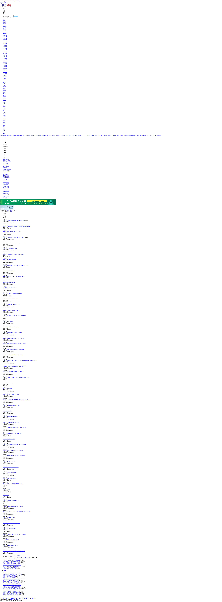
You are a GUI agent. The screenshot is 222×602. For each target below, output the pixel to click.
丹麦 (16, 135)
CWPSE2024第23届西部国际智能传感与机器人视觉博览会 (14, 366)
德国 (12, 135)
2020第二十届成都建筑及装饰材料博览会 (11, 500)
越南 (49, 135)
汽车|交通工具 (5, 174)
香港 (4, 126)
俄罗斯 (30, 135)
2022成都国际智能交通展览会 (9, 439)
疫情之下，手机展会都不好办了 (9, 572)
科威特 (109, 135)
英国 (5, 135)
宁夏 (4, 132)
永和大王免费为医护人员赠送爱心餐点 (10, 591)
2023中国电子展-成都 (7, 411)
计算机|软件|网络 (6, 194)
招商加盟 (4, 26)
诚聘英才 (16, 598)
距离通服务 (17, 1)
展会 (11, 210)
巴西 (11, 135)
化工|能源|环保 (6, 189)
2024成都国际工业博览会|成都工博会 (10, 327)
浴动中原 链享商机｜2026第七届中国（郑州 (23, 557)
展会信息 (4, 21)
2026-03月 (5, 41)
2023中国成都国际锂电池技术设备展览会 (11, 422)
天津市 (4, 88)
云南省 (4, 103)
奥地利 (65, 135)
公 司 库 (4, 30)
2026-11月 (5, 68)
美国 (1, 135)
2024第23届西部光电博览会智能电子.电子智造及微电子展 (14, 343)
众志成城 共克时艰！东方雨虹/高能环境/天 (11, 586)
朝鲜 (132, 135)
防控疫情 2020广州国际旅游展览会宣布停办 (12, 566)
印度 (9, 135)
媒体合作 (7, 598)
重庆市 (4, 93)
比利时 (75, 135)
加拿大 (24, 135)
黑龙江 (4, 113)
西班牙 (33, 135)
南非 (14, 135)
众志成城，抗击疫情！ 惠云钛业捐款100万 (11, 583)
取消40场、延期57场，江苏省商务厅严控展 (11, 581)
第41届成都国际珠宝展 (7, 388)
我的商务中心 (11, 1)
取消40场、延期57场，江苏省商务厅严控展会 (12, 565)
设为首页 (2, 1)
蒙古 (134, 135)
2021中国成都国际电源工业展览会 (10, 472)
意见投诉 (25, 598)
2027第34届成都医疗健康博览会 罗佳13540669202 (13, 220)
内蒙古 (4, 123)
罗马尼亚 (150, 135)
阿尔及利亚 (105, 135)
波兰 (22, 135)
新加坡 (57, 135)
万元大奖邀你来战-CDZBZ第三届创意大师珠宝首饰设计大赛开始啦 (16, 511)
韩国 (38, 135)
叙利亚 (114, 135)
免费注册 (6, 2)
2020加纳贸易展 (6, 495)
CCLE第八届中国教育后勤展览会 (9, 287)
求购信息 (4, 24)
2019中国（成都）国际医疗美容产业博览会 (11, 523)
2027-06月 (5, 53)
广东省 (4, 85)
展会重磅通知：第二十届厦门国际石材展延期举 (12, 593)
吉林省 (4, 116)
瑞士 (146, 135)
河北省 (4, 95)
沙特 (20, 135)
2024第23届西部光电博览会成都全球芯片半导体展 (13, 355)
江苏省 (4, 112)
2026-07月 (5, 55)
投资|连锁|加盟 (6, 183)
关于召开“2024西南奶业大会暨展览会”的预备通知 (13, 293)
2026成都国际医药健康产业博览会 (10, 259)
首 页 (4, 20)
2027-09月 (5, 63)
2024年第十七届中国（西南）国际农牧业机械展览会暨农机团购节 (16, 377)
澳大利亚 (78, 135)
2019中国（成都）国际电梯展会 (9, 528)
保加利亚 (86, 135)
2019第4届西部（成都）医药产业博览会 (11, 539)
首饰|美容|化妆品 (6, 160)
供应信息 (4, 23)
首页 (8, 210)
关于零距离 (2, 598)
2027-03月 (5, 43)
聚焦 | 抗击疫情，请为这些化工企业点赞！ (11, 579)
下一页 (10, 556)
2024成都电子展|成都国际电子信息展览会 (11, 310)
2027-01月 (5, 36)
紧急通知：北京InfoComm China (9, 567)
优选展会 (10, 211)
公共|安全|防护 (6, 196)
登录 (2, 2)
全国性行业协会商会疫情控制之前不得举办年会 (12, 574)
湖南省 (4, 83)
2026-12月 (5, 72)
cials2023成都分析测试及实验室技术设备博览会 (12, 433)
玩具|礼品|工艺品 (6, 172)
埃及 (46, 135)
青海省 (4, 120)
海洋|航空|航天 (6, 176)
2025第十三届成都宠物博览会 (9, 282)
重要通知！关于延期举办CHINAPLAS (10, 580)
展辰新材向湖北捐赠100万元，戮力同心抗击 (12, 585)
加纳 (130, 135)
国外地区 (4, 76)
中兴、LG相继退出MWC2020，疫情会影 (11, 582)
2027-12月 (5, 73)
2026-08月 (5, 58)
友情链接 (33, 598)
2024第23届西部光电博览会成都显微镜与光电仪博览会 (14, 338)
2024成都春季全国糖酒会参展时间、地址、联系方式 (13, 371)
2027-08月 (5, 59)
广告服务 (12, 598)
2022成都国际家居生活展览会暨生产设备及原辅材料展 (14, 455)
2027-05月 (5, 49)
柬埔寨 (139, 135)
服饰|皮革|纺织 (6, 159)
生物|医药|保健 (6, 165)
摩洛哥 (100, 135)
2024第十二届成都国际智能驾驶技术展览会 (11, 304)
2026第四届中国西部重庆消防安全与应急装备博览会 (13, 254)
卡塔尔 (112, 135)
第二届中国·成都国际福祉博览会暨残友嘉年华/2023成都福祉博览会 (16, 399)
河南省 (4, 98)
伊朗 (70, 135)
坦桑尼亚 (27, 135)
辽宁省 (4, 110)
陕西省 (4, 86)
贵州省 (4, 100)
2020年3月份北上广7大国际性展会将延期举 (11, 561)
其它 (160, 135)
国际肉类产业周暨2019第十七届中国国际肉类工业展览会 (14, 534)
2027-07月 (5, 56)
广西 (4, 129)
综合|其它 (5, 197)
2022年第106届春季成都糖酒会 (9, 461)
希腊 (144, 135)
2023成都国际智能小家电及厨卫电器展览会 (11, 416)
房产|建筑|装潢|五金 (7, 169)
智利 (68, 135)
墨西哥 (51, 135)
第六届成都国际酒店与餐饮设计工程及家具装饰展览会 (14, 551)
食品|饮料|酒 (5, 163)
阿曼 (98, 135)
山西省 (4, 102)
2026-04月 (5, 45)
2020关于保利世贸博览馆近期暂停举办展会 (11, 587)
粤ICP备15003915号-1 (14, 599)
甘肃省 (4, 96)
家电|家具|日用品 (6, 170)
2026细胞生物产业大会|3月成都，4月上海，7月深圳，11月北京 (15, 265)
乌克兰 (54, 135)
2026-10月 (5, 65)
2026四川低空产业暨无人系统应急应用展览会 (12, 231)
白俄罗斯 (136, 135)
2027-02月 (5, 39)
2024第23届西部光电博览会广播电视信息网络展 (12, 332)
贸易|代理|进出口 (6, 177)
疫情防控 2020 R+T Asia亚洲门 (9, 577)
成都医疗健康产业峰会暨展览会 (9, 478)
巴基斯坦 (127, 135)
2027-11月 (5, 69)
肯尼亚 (119, 135)
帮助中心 (29, 598)
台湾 (4, 133)
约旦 (48, 135)
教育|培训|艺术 (6, 179)
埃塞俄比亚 (123, 135)
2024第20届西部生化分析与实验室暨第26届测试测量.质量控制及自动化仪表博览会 (19, 360)
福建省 (4, 115)
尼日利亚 (154, 135)
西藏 (4, 125)
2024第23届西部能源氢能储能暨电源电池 (11, 594)
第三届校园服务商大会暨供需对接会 (10, 589)
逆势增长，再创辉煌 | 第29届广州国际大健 (11, 560)
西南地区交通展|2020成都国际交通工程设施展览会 (13, 483)
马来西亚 (93, 135)
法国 (3, 135)
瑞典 (147, 135)
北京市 (4, 78)
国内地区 (4, 75)
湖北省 (4, 80)
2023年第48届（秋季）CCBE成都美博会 (11, 394)
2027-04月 (5, 46)
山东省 (4, 105)
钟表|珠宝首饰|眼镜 (7, 161)
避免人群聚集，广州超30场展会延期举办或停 (12, 588)
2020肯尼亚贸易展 (6, 489)
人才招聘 (4, 27)
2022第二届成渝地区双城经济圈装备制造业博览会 (13, 450)
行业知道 (4, 29)
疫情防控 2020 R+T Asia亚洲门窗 (9, 568)
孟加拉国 (158, 135)
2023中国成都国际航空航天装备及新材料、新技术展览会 (14, 427)
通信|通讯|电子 (6, 193)
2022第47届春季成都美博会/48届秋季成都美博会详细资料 (14, 444)
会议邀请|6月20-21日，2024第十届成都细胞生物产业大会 (14, 315)
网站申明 (20, 598)
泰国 (18, 135)
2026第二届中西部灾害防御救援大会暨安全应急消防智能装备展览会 (17, 226)
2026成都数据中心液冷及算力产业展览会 (11, 248)
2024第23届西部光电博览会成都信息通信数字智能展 (13, 349)
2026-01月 (5, 35)
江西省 (4, 108)
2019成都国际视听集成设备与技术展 (10, 545)
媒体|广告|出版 (6, 187)
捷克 (96, 135)
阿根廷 (40, 135)
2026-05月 (5, 48)
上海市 (4, 82)
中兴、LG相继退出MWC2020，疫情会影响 (11, 562)
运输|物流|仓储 (6, 175)
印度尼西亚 (82, 135)
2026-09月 (5, 62)
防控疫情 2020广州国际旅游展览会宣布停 (11, 592)
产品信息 (4, 28)
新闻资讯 (4, 22)
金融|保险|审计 (6, 184)
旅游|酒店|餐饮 (6, 166)
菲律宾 (89, 135)
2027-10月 (5, 66)
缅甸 (117, 135)
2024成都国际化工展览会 (8, 321)
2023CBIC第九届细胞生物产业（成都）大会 (12, 383)
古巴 (102, 135)
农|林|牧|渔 (5, 167)
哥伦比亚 (60, 135)
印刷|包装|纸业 (6, 182)
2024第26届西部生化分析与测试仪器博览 (11, 596)
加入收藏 (6, 1)
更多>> (19, 555)
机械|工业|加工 (6, 191)
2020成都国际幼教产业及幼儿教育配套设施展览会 (13, 506)
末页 (13, 556)
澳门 (4, 130)
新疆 (4, 122)
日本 (7, 135)
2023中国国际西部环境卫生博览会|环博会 (11, 405)
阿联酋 (43, 135)
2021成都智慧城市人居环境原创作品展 (10, 467)
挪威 (63, 135)
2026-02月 (5, 38)
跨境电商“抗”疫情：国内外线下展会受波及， (12, 575)
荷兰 (142, 135)
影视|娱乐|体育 (6, 186)
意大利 (72, 135)
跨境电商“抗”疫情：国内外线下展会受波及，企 (12, 563)
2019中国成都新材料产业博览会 (9, 517)
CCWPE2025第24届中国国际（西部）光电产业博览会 (14, 276)
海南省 (4, 106)
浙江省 (4, 92)
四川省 (4, 90)
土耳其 (36, 135)
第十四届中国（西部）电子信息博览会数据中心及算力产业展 (15, 242)
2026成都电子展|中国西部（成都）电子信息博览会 (13, 237)
